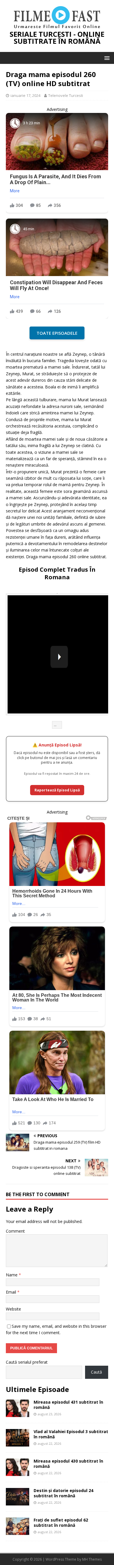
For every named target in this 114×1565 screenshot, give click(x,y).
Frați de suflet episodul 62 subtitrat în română (61, 1522)
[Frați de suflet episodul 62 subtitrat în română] (17, 1531)
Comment (15, 1231)
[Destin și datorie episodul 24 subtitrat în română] (17, 1502)
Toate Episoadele (57, 333)
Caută (96, 1372)
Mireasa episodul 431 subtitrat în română (68, 1404)
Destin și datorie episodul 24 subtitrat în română (63, 1493)
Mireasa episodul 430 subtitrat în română (68, 1463)
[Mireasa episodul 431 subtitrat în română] (17, 1413)
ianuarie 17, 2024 (25, 95)
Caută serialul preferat (27, 1362)
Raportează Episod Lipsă (57, 790)
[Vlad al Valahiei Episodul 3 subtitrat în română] (17, 1443)
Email (11, 1292)
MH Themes (92, 1559)
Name (12, 1275)
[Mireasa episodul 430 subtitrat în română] (17, 1472)
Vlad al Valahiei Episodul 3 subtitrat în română (71, 1434)
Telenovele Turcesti (65, 95)
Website (13, 1309)
